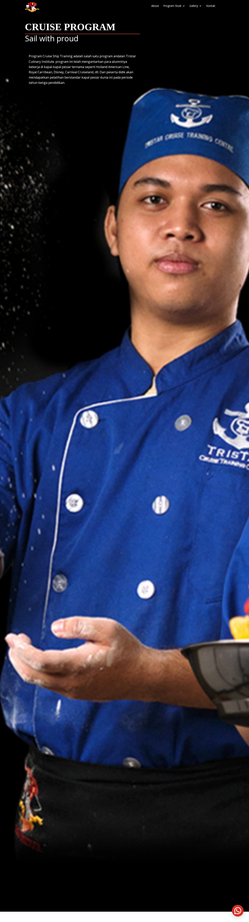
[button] (238, 911)
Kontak (210, 6)
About (155, 6)
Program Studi (172, 6)
